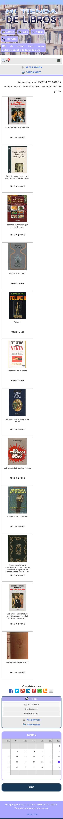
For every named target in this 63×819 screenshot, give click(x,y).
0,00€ (31, 713)
